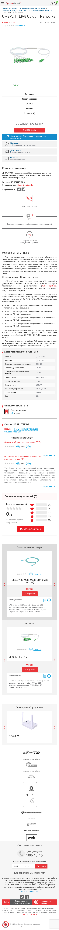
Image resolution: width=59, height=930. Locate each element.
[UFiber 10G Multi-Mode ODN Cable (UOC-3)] (29, 560)
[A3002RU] (29, 720)
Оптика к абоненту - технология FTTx (22, 442)
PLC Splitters (49, 286)
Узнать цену (29, 130)
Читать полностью (29, 891)
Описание (29, 94)
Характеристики (29, 99)
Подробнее (47, 455)
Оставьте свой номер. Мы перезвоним (29, 861)
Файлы (29, 108)
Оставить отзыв (32, 529)
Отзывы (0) (29, 113)
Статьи (29, 104)
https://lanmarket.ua (29, 914)
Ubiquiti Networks (25, 185)
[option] (29, 53)
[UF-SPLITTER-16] (29, 636)
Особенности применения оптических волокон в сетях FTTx (22, 457)
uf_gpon (17, 413)
